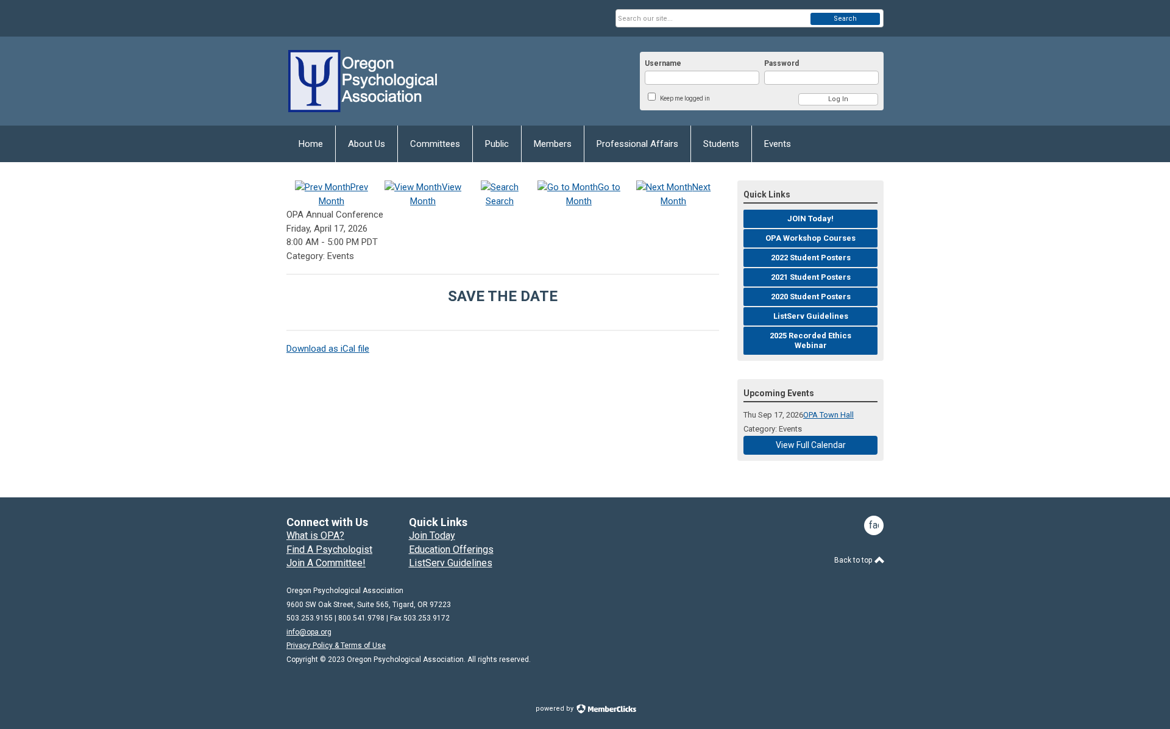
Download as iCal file (327, 348)
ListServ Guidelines (450, 563)
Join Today (432, 535)
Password (781, 63)
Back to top (854, 560)
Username (663, 63)
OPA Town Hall (828, 414)
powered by (555, 709)
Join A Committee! (326, 563)
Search (845, 19)
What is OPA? (315, 535)
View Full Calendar (811, 445)
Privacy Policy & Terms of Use (336, 645)
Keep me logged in (685, 98)
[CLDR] (405, 81)
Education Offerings (451, 549)
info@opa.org (309, 632)
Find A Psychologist (329, 549)
